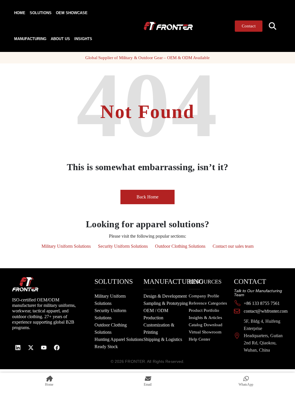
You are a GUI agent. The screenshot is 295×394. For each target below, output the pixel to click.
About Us (60, 39)
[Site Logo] (156, 26)
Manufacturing (30, 39)
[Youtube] (44, 347)
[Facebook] (57, 347)
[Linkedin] (18, 347)
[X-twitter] (31, 347)
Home (19, 13)
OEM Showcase (72, 13)
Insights (83, 39)
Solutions (41, 13)
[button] (272, 26)
